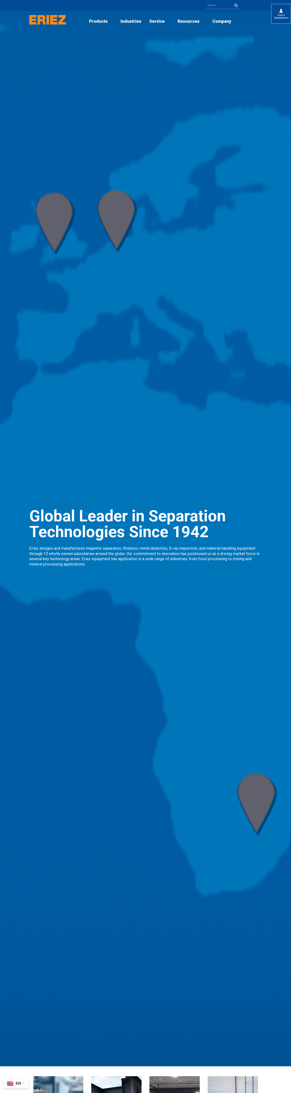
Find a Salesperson (281, 16)
